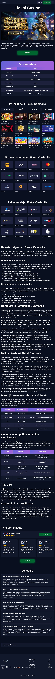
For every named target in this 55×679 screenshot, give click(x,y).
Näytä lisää (27, 560)
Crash (33, 109)
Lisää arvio (45, 534)
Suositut (6, 109)
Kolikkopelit (47, 109)
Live (20, 109)
